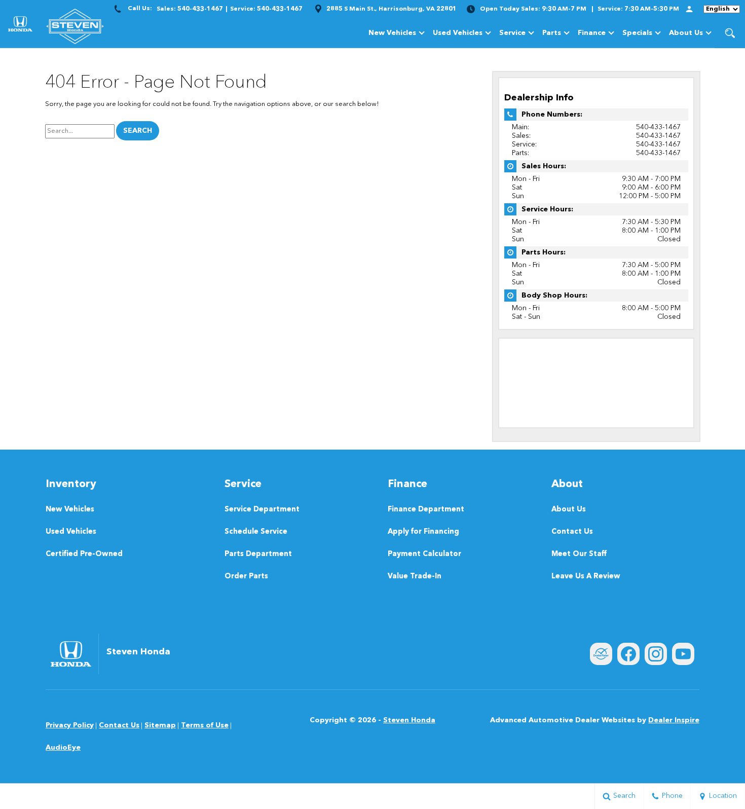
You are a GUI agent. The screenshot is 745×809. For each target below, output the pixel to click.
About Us (686, 32)
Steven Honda (409, 720)
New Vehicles (392, 32)
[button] (730, 33)
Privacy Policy (70, 725)
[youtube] (683, 654)
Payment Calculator (424, 554)
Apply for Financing (423, 532)
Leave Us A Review (585, 576)
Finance (592, 32)
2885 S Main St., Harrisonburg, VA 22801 (391, 9)
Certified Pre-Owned (84, 554)
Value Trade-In (414, 576)
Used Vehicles (457, 32)
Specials (637, 32)
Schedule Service (256, 532)
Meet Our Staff (579, 554)
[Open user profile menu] (689, 9)
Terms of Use (205, 725)
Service (512, 32)
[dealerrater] (601, 654)
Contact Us (572, 532)
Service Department (262, 509)
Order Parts (246, 576)
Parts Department (258, 554)
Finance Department (426, 509)
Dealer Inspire (673, 720)
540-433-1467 (658, 127)
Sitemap (160, 725)
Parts (551, 32)
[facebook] (628, 654)
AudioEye (63, 747)
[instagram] (656, 654)
